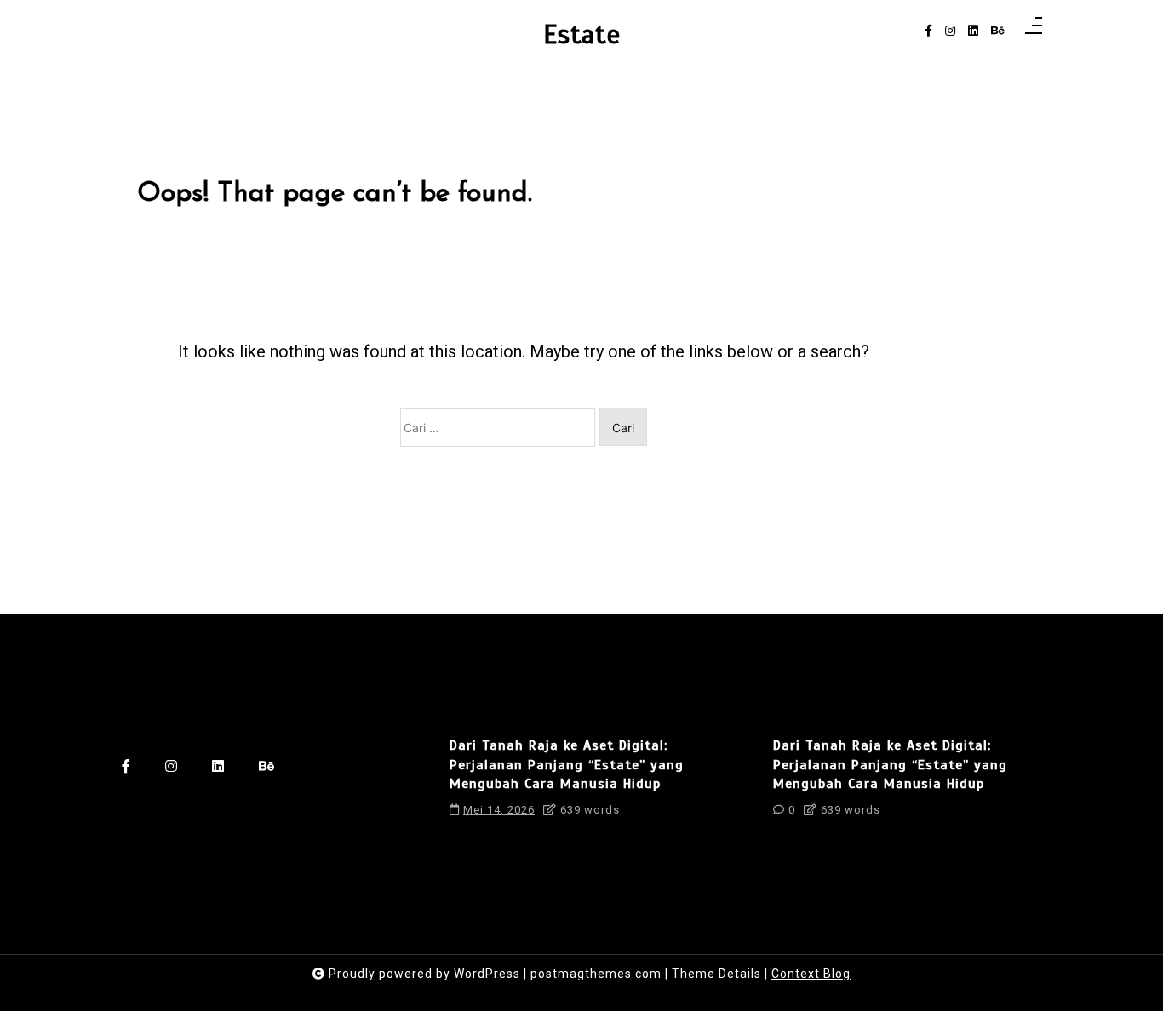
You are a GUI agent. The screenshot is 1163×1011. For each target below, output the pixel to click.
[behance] (998, 31)
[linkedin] (973, 31)
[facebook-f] (928, 31)
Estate (582, 35)
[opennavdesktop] (1033, 31)
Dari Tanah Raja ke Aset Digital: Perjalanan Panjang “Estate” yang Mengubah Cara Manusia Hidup (567, 764)
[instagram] (950, 31)
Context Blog (811, 973)
